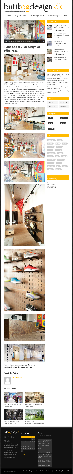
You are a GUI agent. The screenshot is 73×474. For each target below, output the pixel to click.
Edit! (5, 83)
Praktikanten (18, 377)
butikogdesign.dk (44, 435)
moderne (50, 163)
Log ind (49, 183)
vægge (58, 169)
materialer (51, 159)
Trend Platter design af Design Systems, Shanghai (44, 460)
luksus (64, 156)
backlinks (49, 78)
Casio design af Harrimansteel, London (44, 451)
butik (9, 365)
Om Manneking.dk (58, 471)
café (13, 365)
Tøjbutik (63, 123)
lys (33, 365)
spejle (64, 166)
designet (50, 146)
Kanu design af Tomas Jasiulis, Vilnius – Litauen (33, 405)
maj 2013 (51, 102)
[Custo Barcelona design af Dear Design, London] (13, 402)
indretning (58, 150)
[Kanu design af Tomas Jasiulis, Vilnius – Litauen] (34, 402)
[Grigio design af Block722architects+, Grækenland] (34, 419)
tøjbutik (50, 169)
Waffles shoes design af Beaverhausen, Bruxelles (44, 464)
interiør (60, 153)
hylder (50, 150)
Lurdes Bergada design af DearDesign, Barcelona (57, 87)
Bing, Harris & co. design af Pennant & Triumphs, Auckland (57, 79)
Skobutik (51, 129)
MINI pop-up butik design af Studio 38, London (11, 422)
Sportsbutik (64, 118)
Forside (8, 16)
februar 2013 (63, 102)
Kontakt (67, 471)
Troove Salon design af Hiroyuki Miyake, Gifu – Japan (43, 447)
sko (58, 166)
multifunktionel (9, 367)
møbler (17, 367)
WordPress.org (51, 187)
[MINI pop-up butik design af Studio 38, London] (13, 419)
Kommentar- (51, 186)
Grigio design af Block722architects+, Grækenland (34, 422)
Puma (31, 367)
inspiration (51, 153)
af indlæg (51, 184)
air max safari (51, 74)
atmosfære (51, 140)
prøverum (50, 166)
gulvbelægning (21, 365)
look (57, 156)
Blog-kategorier (20, 16)
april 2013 (52, 106)
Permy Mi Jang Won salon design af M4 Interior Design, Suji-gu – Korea (44, 442)
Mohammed (50, 82)
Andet (43, 23)
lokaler (29, 365)
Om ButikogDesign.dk (37, 16)
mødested (24, 367)
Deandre (49, 87)
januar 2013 (63, 106)
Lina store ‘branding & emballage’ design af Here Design (44, 456)
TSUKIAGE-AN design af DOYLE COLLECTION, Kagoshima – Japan (58, 75)
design (64, 143)
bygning (50, 143)
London (50, 156)
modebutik (60, 159)
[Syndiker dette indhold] (40, 433)
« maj (23, 454)
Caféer (50, 123)
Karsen (49, 91)
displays (59, 146)
